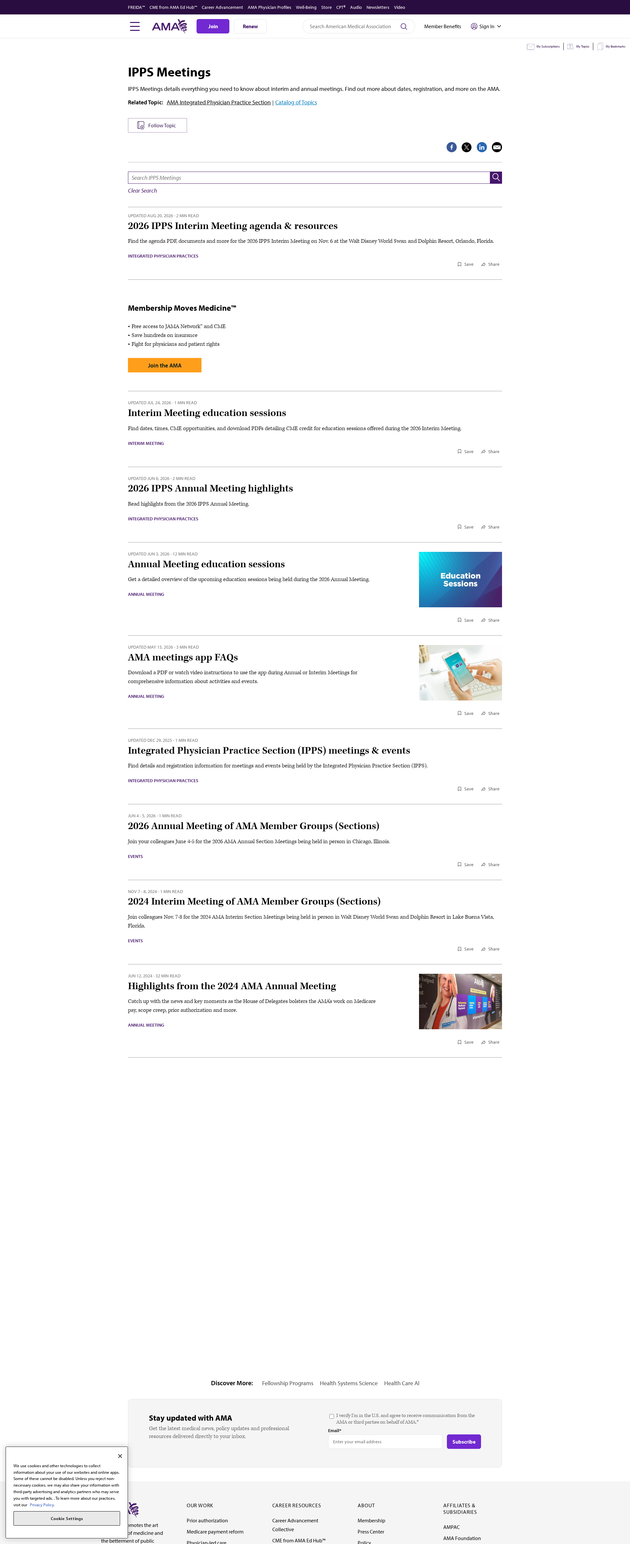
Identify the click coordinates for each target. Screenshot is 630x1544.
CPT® (341, 7)
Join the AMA (164, 365)
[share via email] (497, 147)
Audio (356, 7)
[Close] (120, 1456)
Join (213, 26)
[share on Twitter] (467, 147)
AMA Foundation (462, 1538)
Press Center (371, 1531)
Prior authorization (207, 1520)
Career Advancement (222, 7)
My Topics (582, 46)
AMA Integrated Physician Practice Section (219, 102)
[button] (496, 178)
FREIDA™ (136, 7)
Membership (371, 1520)
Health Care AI (401, 1383)
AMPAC (451, 1527)
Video (399, 7)
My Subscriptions (548, 46)
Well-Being (306, 7)
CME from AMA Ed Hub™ (173, 7)
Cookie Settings (67, 1518)
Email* (334, 1430)
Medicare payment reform (215, 1531)
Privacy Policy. (42, 1504)
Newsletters (378, 7)
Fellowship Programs (287, 1383)
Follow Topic (162, 125)
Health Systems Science (349, 1383)
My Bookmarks (615, 46)
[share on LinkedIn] (482, 147)
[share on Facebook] (452, 147)
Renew (250, 26)
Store (326, 7)
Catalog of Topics (296, 102)
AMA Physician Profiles (269, 7)
